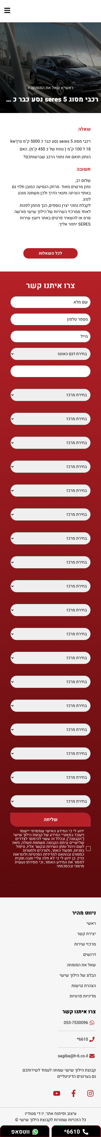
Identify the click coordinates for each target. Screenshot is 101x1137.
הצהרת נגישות (83, 985)
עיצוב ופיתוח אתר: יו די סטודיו (50, 1113)
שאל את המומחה (45, 88)
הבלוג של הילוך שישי (78, 975)
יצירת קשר (86, 933)
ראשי (68, 88)
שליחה (50, 819)
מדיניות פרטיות (83, 996)
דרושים (89, 954)
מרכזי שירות (85, 944)
